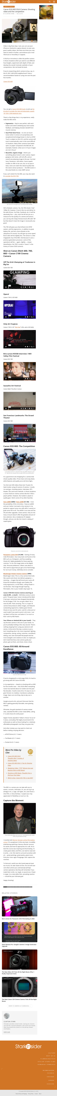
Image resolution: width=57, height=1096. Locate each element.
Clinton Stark (9, 13)
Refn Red (17, 327)
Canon (8, 886)
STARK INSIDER (50, 1076)
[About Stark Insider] (46, 12)
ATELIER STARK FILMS (47, 1061)
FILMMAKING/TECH (48, 1058)
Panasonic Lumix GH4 (10, 555)
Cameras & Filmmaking (9, 6)
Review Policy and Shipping (21, 1093)
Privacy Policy (30, 1093)
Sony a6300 (20, 502)
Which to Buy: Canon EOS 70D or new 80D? (20, 778)
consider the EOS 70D (12, 176)
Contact (36, 1093)
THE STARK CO (50, 1073)
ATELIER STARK (50, 1083)
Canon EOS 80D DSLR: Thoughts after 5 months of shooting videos (16, 758)
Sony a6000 (7, 502)
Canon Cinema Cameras (17, 886)
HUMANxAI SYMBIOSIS (47, 1064)
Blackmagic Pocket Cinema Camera (15, 574)
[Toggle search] (49, 1)
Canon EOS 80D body (18, 109)
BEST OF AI (51, 1056)
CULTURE (52, 1053)
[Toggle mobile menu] (54, 1)
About (40, 1093)
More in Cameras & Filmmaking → (20, 1006)
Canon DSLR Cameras (27, 886)
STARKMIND (51, 1080)
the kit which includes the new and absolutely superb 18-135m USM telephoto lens (18, 111)
